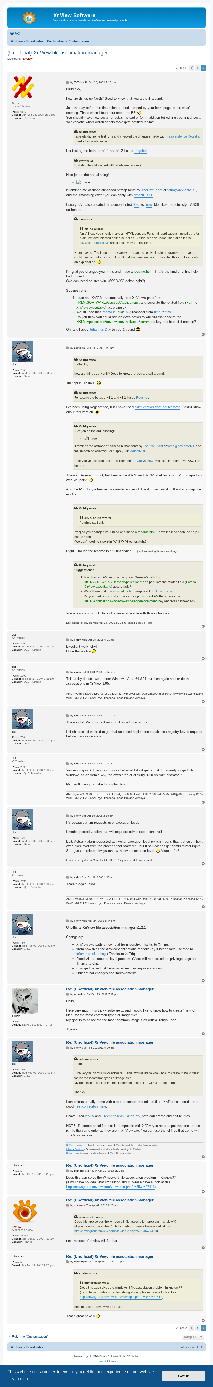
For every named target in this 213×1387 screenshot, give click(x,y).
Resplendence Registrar (183, 136)
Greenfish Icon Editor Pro (121, 1116)
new (149, 205)
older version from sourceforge (157, 407)
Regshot (140, 151)
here (103, 1106)
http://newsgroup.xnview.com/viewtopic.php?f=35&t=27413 (110, 1187)
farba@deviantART (181, 190)
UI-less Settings (75, 1149)
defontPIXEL (143, 195)
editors (94, 1106)
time (157, 312)
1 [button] (197, 68)
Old (136, 205)
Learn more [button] (18, 1379)
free (77, 1106)
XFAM (69, 1153)
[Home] (31, 17)
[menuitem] (15, 33)
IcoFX (89, 1116)
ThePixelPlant (151, 190)
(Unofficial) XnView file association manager (57, 53)
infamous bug (116, 312)
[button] (191, 68)
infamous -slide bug (91, 954)
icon (84, 1106)
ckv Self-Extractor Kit (94, 243)
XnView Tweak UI (75, 1145)
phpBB (93, 1356)
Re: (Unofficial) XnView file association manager (110, 989)
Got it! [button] (183, 1376)
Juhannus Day (100, 329)
